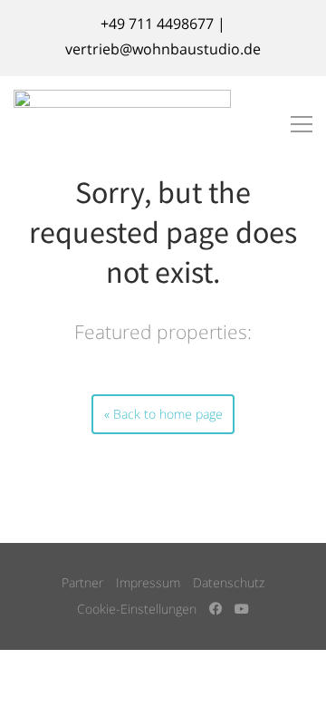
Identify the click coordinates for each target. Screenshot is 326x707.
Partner (82, 582)
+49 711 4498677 (157, 24)
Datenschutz (228, 582)
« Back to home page (163, 413)
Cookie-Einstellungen (137, 608)
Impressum (148, 582)
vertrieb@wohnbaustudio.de (163, 49)
